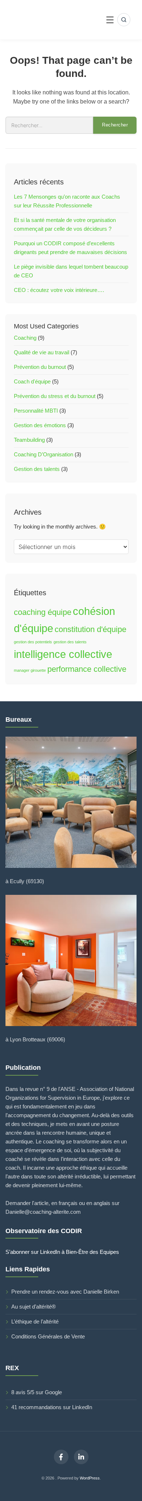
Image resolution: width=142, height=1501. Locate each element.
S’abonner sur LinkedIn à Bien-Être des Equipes (62, 1252)
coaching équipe (42, 612)
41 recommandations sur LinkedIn (51, 1407)
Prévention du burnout (40, 367)
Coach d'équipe (32, 381)
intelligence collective (63, 654)
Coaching (25, 338)
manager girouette (30, 670)
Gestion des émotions (40, 425)
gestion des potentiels (33, 642)
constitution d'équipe (90, 629)
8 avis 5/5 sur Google (36, 1392)
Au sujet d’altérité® (33, 1306)
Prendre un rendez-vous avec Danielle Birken (65, 1291)
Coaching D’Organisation (43, 454)
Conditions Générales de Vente (48, 1336)
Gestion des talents (37, 469)
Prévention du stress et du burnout (54, 396)
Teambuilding (29, 440)
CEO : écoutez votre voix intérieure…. (59, 290)
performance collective (86, 669)
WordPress (90, 1478)
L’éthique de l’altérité (35, 1321)
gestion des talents (70, 642)
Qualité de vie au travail (41, 352)
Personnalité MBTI (36, 411)
